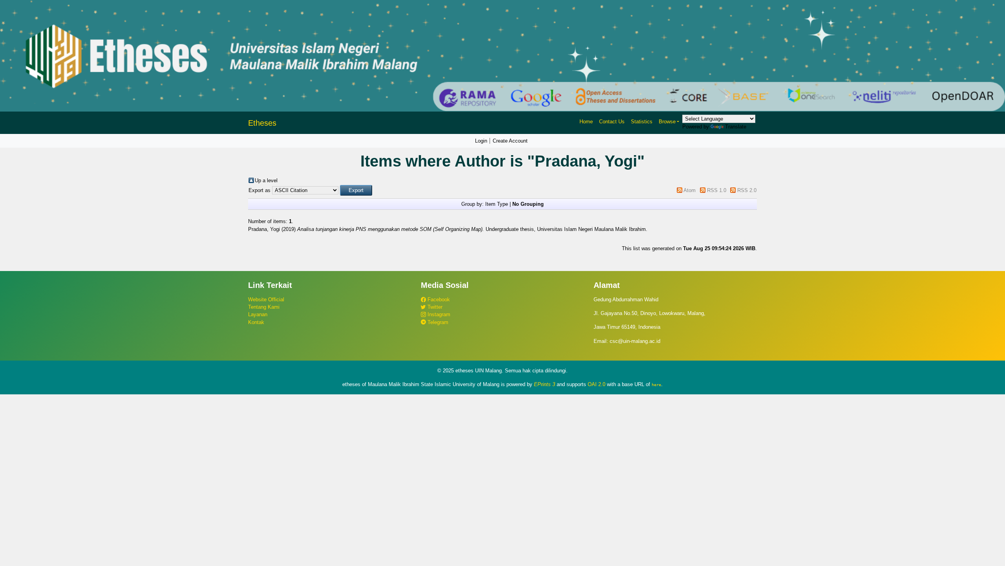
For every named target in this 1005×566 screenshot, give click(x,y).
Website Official (266, 299)
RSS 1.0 (716, 190)
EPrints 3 (544, 384)
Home (586, 122)
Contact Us (612, 122)
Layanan (257, 314)
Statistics (641, 122)
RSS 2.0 (746, 190)
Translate (735, 127)
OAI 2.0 (596, 384)
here (656, 384)
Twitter (434, 307)
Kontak (256, 322)
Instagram (438, 314)
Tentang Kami (264, 307)
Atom (689, 190)
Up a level (266, 180)
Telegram (437, 322)
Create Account (510, 141)
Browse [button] (667, 122)
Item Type (496, 204)
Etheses (262, 123)
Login (481, 141)
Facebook (438, 299)
